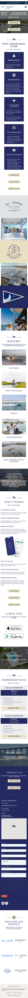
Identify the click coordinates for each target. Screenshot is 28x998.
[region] (14, 828)
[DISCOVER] (7, 941)
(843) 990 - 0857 (5, 810)
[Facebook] (3, 903)
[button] (14, 827)
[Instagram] (6, 903)
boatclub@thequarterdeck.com (9, 805)
